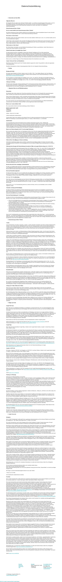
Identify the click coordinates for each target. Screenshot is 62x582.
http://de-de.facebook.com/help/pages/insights (46, 496)
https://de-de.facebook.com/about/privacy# (24, 546)
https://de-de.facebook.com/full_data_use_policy (17, 490)
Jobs (45, 3)
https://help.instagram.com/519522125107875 (25, 434)
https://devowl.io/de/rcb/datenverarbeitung (20, 259)
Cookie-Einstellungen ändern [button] (11, 575)
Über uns (21, 3)
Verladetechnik (32, 3)
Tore (25, 3)
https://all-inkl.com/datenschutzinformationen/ (15, 75)
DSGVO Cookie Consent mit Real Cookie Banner (9, 581)
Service (41, 3)
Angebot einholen (58, 3)
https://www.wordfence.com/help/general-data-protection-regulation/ (19, 405)
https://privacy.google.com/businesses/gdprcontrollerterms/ (17, 342)
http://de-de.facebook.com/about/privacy (24, 489)
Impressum (21, 565)
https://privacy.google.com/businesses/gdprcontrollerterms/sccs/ (42, 342)
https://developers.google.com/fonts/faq (37, 321)
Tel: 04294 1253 (46, 565)
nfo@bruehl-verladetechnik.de (47, 568)
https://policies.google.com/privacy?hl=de (28, 322)
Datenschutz (21, 566)
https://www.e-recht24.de (14, 372)
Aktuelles (50, 3)
